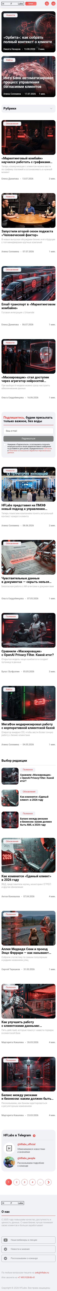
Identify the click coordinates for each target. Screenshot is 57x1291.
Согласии (48, 449)
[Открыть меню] (53, 4)
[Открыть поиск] (47, 4)
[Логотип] (13, 4)
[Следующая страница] (48, 1182)
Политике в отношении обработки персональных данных (29, 452)
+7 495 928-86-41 (26, 1277)
